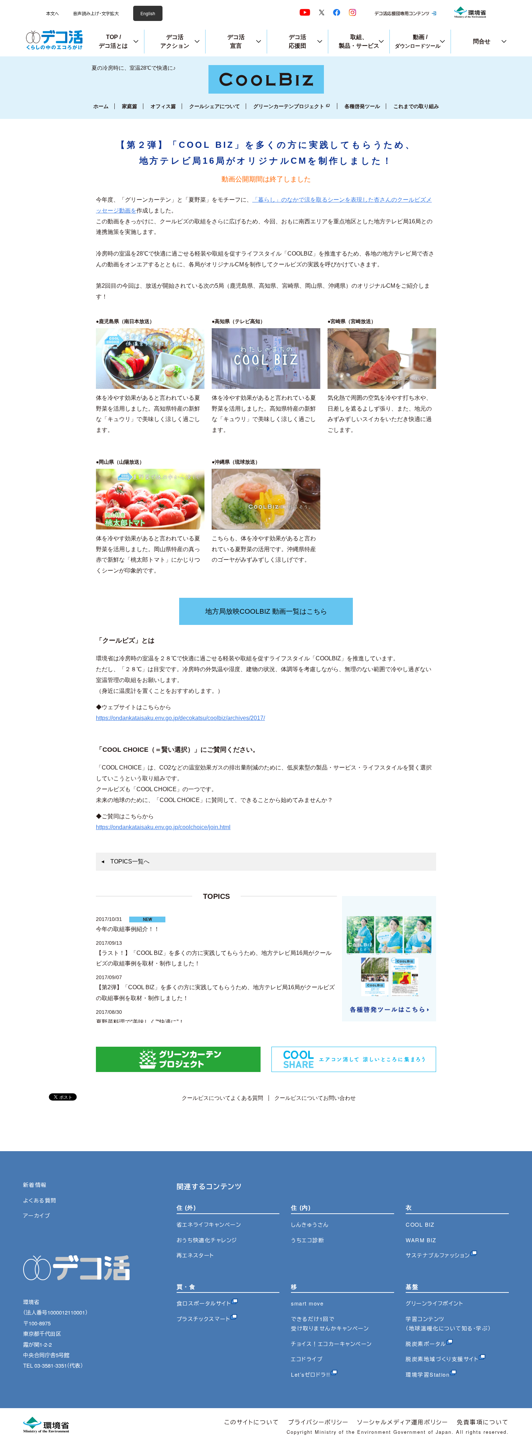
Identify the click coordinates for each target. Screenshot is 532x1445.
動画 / (417, 41)
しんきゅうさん (310, 1224)
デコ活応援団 (297, 41)
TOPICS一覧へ (129, 861)
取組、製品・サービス (359, 41)
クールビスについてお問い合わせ (315, 1098)
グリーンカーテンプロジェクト (288, 106)
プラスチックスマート (204, 1318)
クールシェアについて (214, 106)
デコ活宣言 (236, 41)
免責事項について (483, 1422)
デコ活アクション (174, 41)
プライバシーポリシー (318, 1422)
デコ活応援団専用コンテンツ (402, 13)
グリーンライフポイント (434, 1303)
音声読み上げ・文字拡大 (96, 13)
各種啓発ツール (362, 106)
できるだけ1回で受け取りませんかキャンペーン (330, 1323)
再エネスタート (195, 1255)
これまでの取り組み (416, 106)
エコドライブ (306, 1359)
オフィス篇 (163, 106)
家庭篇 (129, 106)
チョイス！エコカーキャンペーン (331, 1343)
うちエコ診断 (307, 1240)
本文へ (52, 13)
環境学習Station (427, 1374)
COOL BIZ (420, 1224)
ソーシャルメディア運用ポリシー (402, 1422)
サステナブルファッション (438, 1255)
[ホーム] (266, 92)
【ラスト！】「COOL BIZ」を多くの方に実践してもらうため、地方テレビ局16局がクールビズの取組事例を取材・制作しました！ (214, 958)
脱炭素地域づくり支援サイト (442, 1359)
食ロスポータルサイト (204, 1303)
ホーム (101, 106)
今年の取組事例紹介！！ (128, 929)
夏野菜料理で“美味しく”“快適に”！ (140, 1022)
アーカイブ (36, 1215)
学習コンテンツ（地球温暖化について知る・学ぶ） (448, 1323)
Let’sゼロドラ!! (310, 1374)
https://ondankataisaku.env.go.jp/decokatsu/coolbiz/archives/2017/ (180, 718)
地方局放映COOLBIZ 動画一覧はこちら (266, 611)
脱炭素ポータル (426, 1343)
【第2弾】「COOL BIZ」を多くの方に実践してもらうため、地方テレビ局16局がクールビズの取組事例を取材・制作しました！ (215, 992)
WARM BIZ (421, 1240)
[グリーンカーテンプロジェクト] (178, 1070)
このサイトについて (251, 1422)
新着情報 (35, 1184)
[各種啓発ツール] (389, 1019)
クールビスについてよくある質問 (222, 1098)
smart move (307, 1303)
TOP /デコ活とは (113, 41)
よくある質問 (40, 1200)
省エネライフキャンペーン (209, 1224)
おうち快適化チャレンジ (207, 1240)
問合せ (481, 41)
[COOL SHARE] (353, 1070)
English (147, 13)
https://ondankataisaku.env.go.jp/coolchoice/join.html (163, 827)
